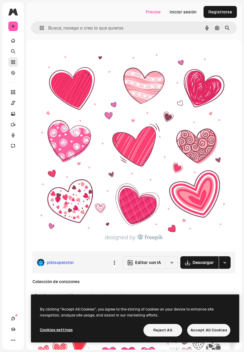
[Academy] (13, 329)
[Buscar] (13, 51)
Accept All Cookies (208, 330)
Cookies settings (56, 329)
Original (70, 53)
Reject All (162, 330)
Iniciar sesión (183, 12)
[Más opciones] (114, 262)
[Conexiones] (13, 318)
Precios (153, 12)
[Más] (13, 340)
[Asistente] (13, 146)
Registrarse (220, 12)
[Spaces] (13, 103)
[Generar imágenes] (13, 113)
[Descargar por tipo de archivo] (225, 262)
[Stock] (13, 62)
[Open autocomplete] (39, 28)
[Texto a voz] (13, 135)
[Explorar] (13, 73)
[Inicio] (13, 40)
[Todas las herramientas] (13, 92)
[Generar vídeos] (13, 124)
